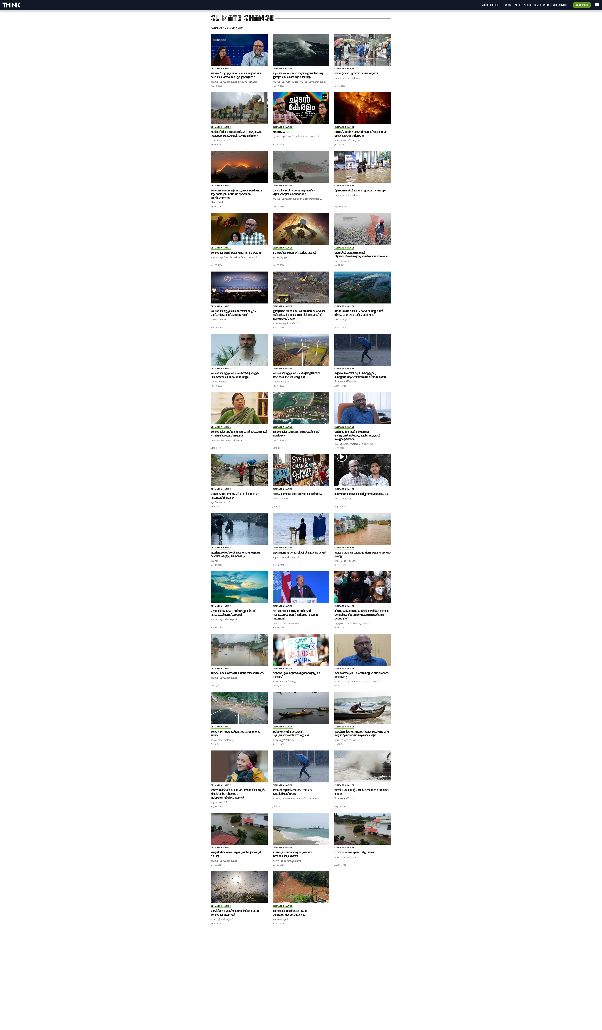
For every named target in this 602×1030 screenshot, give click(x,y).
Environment (217, 28)
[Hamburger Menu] (596, 4)
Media (546, 5)
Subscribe (582, 5)
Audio (485, 5)
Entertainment (559, 5)
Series (537, 5)
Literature (506, 5)
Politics (494, 5)
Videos (518, 5)
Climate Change (235, 28)
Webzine (528, 5)
